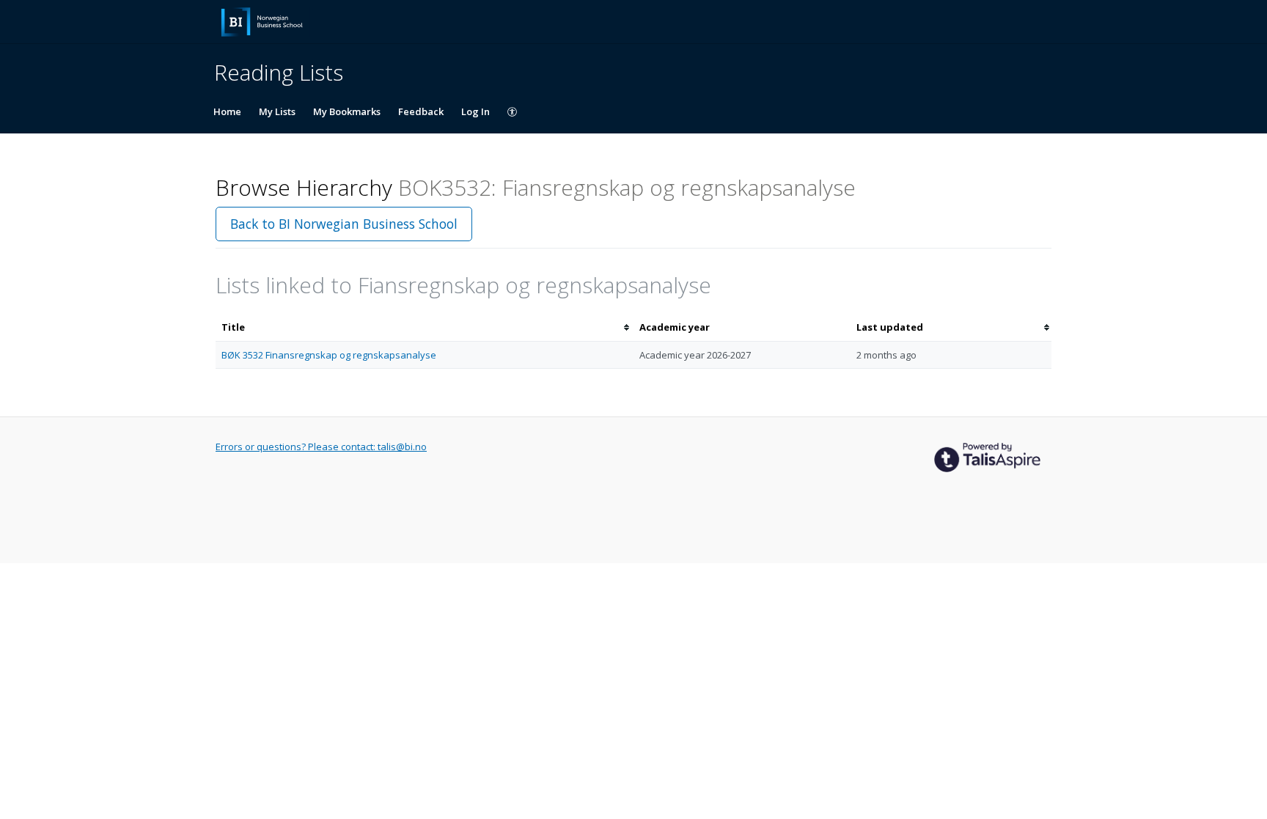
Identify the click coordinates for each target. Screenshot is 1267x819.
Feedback (421, 111)
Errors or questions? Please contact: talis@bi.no (321, 446)
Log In (475, 111)
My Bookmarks (347, 111)
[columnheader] (425, 327)
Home (227, 111)
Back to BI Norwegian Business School (344, 223)
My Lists (277, 111)
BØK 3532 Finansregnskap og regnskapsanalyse (328, 354)
